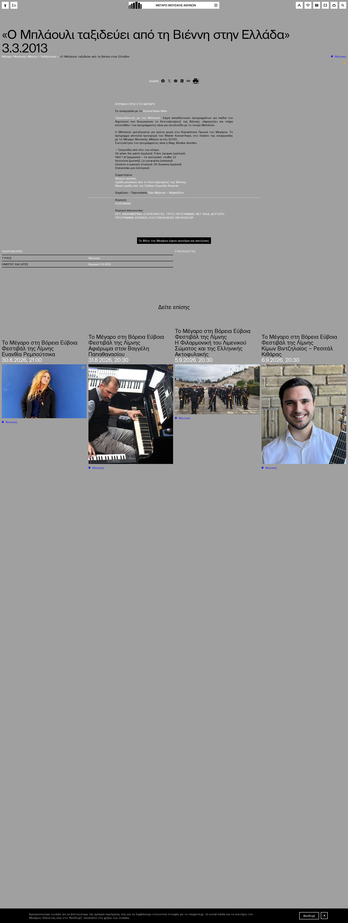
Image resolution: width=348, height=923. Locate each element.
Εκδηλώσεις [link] (49, 56)
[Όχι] (324, 915)
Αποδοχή (309, 915)
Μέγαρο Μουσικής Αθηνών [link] (20, 56)
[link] (5, 5)
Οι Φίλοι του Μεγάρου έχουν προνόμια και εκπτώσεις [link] (174, 240)
